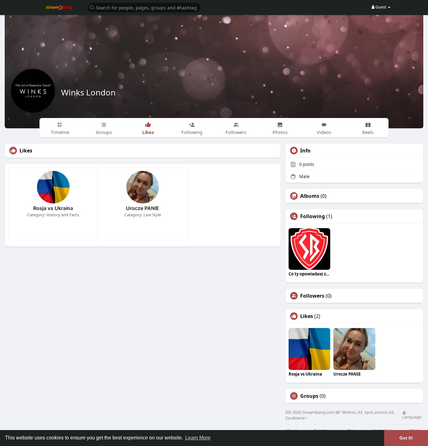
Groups (309, 395)
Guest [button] (380, 7)
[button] (144, 7)
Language (411, 416)
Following (312, 216)
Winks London (88, 92)
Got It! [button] (406, 437)
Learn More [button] (198, 437)
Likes (306, 316)
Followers (312, 295)
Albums (309, 195)
